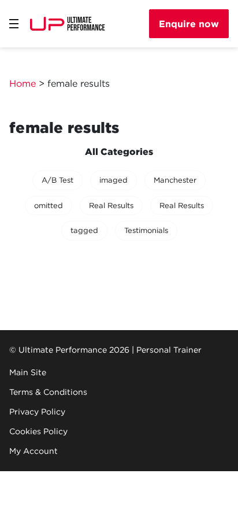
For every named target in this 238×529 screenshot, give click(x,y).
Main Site (27, 372)
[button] (13, 23)
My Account (33, 451)
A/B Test (57, 180)
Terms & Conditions (48, 392)
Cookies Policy (38, 431)
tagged (84, 230)
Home (22, 83)
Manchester (175, 180)
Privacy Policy (37, 411)
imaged (113, 180)
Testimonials (146, 230)
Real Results (111, 205)
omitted (48, 205)
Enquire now (189, 23)
